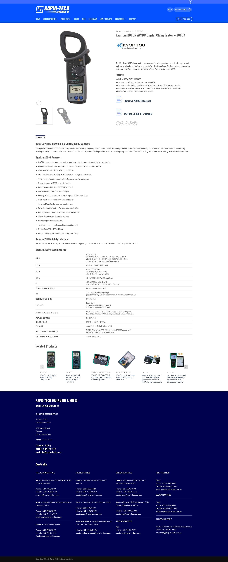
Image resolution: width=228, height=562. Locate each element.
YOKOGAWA (93, 19)
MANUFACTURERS (49, 19)
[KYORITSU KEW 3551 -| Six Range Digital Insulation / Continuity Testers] (101, 360)
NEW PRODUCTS (106, 19)
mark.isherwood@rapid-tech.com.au (96, 533)
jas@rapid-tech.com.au (50, 536)
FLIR (84, 19)
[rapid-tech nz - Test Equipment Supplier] (52, 9)
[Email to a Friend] (126, 123)
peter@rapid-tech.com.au (91, 514)
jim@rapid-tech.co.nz (51, 452)
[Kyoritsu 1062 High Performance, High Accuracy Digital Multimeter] (76, 360)
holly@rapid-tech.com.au (171, 532)
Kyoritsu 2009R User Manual (138, 114)
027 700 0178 (49, 448)
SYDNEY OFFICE (83, 473)
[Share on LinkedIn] (135, 123)
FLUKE (76, 19)
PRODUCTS (65, 19)
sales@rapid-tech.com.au (171, 489)
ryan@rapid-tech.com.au (131, 514)
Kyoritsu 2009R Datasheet (138, 100)
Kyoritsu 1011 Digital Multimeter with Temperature (48, 377)
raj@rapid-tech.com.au (50, 495)
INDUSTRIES (119, 19)
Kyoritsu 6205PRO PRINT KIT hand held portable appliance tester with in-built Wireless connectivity (152, 378)
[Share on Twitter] (122, 123)
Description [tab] (40, 137)
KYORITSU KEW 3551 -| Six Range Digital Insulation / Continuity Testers (101, 377)
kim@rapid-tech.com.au (130, 533)
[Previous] (40, 67)
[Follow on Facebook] (190, 1)
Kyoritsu (120, 31)
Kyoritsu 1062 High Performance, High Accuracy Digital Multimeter (73, 378)
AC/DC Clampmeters (134, 31)
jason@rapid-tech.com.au (91, 495)
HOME (38, 19)
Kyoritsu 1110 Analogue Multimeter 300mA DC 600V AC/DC (125, 377)
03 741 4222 (47, 439)
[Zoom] (38, 103)
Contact (132, 19)
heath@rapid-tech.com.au (131, 495)
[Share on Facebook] (118, 123)
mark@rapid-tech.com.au (51, 517)
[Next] (108, 67)
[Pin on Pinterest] (131, 123)
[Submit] (190, 9)
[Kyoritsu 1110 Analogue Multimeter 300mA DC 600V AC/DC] (126, 360)
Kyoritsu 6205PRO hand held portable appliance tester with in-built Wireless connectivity (176, 378)
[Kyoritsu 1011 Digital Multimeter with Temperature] (50, 360)
